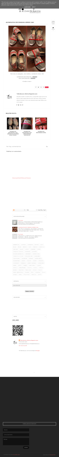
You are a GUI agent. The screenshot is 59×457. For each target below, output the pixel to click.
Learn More (27, 7)
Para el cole (28, 270)
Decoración (24, 258)
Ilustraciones (41, 263)
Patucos (35, 270)
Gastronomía (16, 263)
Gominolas (23, 263)
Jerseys (20, 265)
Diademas (31, 258)
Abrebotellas (16, 244)
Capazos (21, 249)
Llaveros (39, 265)
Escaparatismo (16, 260)
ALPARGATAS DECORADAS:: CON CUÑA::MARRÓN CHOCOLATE (27, 133)
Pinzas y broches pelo (18, 272)
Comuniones (28, 253)
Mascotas (29, 267)
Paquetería (21, 270)
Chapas (38, 249)
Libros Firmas (32, 265)
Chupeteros (27, 251)
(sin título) (20, 220)
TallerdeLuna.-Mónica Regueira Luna (29, 340)
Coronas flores (36, 253)
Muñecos (41, 267)
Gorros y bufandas (31, 263)
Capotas (27, 249)
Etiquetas (29, 260)
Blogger (38, 350)
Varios (20, 274)
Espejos (23, 260)
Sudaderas (37, 272)
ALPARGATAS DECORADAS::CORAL (41, 132)
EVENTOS (35, 260)
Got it (33, 7)
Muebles (35, 267)
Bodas (41, 244)
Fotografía (40, 260)
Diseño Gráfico (38, 258)
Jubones (25, 265)
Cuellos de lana (29, 256)
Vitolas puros (26, 274)
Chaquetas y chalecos (18, 251)
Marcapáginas (22, 267)
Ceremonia (33, 249)
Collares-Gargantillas (18, 253)
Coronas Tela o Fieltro (18, 256)
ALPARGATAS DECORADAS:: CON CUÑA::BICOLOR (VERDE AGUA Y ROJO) (13, 133)
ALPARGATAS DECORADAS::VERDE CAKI (28, 227)
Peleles (40, 270)
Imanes (14, 265)
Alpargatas (30, 244)
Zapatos (39, 274)
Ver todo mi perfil (23, 345)
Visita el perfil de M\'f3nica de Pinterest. (21, 178)
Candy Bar (15, 249)
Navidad (15, 270)
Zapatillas (33, 274)
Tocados (15, 274)
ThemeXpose (52, 454)
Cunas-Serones (16, 258)
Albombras (23, 244)
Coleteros (34, 251)
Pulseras (27, 272)
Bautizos (36, 244)
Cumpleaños (37, 256)
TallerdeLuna (16, 454)
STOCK (32, 272)
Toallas (43, 272)
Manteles (15, 267)
